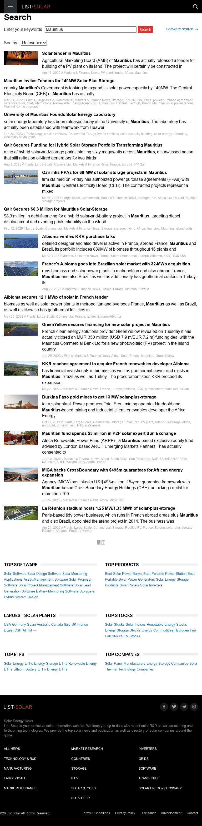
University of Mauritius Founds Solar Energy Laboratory (59, 114)
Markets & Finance (20, 788)
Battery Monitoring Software (57, 591)
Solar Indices (136, 624)
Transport (148, 778)
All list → (30, 630)
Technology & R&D (20, 759)
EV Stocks (132, 636)
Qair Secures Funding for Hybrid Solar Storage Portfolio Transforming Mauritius (83, 145)
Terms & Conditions (96, 813)
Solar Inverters (151, 585)
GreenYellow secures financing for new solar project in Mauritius (106, 324)
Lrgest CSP (13, 630)
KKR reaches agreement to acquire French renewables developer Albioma (116, 364)
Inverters (148, 749)
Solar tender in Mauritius (66, 53)
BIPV (74, 778)
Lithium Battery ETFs (29, 669)
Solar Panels (129, 585)
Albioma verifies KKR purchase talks (78, 236)
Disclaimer (148, 813)
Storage (79, 768)
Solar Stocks (115, 624)
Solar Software (15, 574)
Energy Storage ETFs (50, 663)
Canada (57, 624)
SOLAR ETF (80, 798)
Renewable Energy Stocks (167, 624)
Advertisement (171, 813)
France (82, 624)
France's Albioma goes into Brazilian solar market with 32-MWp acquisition (116, 264)
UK (74, 624)
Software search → (182, 29)
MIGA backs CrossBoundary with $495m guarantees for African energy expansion (112, 472)
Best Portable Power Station (164, 574)
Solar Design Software (44, 574)
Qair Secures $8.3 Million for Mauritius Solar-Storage (56, 209)
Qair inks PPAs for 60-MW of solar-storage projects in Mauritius (104, 172)
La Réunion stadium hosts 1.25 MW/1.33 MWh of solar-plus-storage (108, 508)
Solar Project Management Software (45, 585)
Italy (67, 624)
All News (12, 749)
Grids (144, 759)
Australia (43, 624)
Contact (192, 813)
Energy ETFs (57, 669)
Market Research (87, 749)
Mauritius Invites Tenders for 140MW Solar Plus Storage (59, 81)
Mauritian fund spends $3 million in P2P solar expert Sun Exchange (109, 433)
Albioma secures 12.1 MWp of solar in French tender (56, 297)
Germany (19, 624)
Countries (80, 759)
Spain (31, 624)
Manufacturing (18, 768)
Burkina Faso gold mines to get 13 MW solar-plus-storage (99, 397)
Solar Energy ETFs (18, 663)
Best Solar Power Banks (123, 574)
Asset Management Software (46, 579)
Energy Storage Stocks (122, 630)
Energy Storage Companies (167, 663)
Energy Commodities (157, 630)
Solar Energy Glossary (160, 788)
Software (147, 768)
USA (7, 624)
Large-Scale (15, 778)
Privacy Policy (125, 813)
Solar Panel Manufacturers (125, 663)
